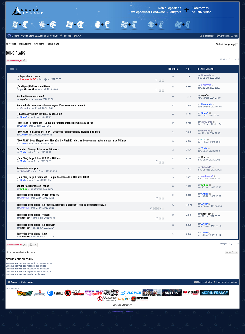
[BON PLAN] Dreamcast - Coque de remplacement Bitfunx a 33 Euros (55, 123)
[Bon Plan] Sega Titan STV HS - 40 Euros (39, 158)
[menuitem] (27, 35)
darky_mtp (206, 122)
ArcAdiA (24, 198)
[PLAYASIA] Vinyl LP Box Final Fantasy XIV (39, 114)
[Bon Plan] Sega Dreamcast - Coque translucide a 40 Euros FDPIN (53, 177)
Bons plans (15, 53)
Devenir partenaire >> (122, 305)
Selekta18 (25, 171)
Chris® (24, 117)
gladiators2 (207, 176)
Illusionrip (206, 104)
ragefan (24, 99)
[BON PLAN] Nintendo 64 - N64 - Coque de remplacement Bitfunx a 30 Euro (58, 131)
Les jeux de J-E (28, 79)
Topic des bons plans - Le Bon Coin (36, 225)
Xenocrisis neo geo (27, 168)
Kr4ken (24, 189)
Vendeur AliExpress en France (33, 186)
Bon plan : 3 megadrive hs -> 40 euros (38, 149)
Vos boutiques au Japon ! (30, 96)
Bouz (204, 157)
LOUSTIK (206, 85)
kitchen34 (29, 89)
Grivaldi (24, 108)
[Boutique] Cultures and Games (34, 86)
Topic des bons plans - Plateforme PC (38, 195)
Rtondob (205, 130)
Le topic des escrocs (28, 76)
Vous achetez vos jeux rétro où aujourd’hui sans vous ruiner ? (51, 105)
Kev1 (203, 139)
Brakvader (206, 75)
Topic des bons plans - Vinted (33, 215)
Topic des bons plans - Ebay (32, 233)
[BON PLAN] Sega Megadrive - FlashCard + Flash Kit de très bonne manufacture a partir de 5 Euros (71, 140)
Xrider (23, 126)
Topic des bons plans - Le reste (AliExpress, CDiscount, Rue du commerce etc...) (61, 205)
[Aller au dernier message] (213, 75)
